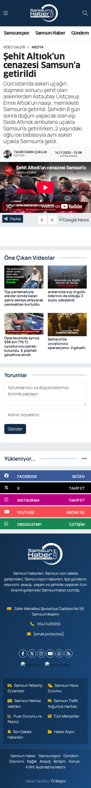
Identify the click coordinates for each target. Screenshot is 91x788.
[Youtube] (50, 653)
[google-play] (57, 666)
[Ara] (85, 13)
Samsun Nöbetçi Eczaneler (25, 688)
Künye (74, 761)
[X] (32, 653)
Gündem (80, 33)
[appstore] (31, 666)
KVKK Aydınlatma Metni (45, 766)
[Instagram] (41, 653)
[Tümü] (84, 458)
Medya (37, 47)
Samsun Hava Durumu (63, 688)
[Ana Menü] (5, 13)
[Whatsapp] (59, 653)
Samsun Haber (50, 33)
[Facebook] (23, 653)
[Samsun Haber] (44, 13)
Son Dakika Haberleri (20, 734)
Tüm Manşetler (66, 716)
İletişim (60, 761)
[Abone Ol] (74, 219)
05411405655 (49, 623)
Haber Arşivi (64, 731)
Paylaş (15, 218)
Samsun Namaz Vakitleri (24, 703)
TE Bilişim (58, 780)
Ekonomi (16, 761)
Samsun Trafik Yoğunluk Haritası (63, 703)
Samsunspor (16, 33)
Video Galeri (14, 47)
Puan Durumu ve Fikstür (25, 719)
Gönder (15, 429)
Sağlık (32, 761)
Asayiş (45, 761)
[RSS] (68, 653)
